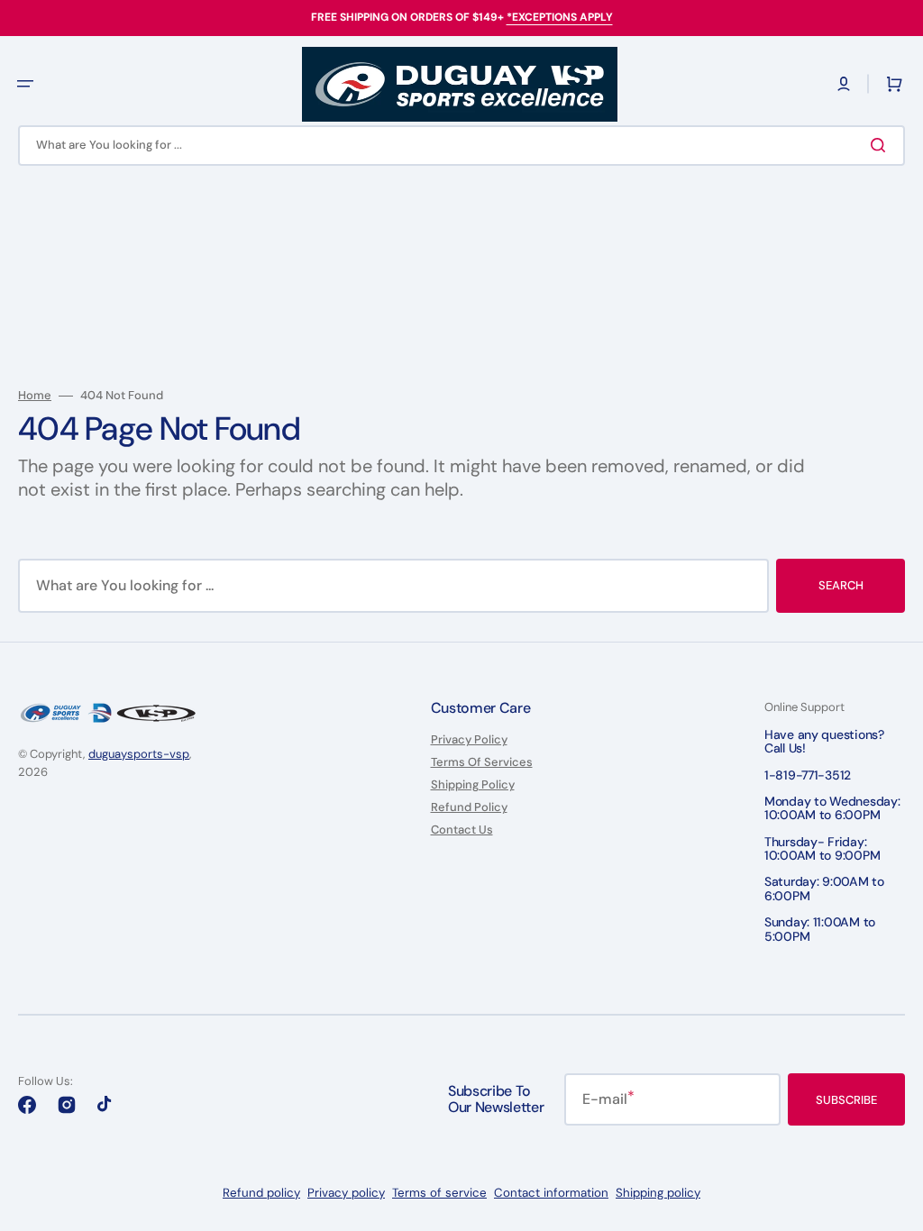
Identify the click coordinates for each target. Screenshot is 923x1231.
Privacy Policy (469, 740)
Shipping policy (658, 1192)
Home (34, 395)
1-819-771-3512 (807, 775)
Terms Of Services (482, 762)
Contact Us (462, 829)
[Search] (881, 145)
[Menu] (25, 84)
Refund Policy (469, 807)
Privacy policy (346, 1192)
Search (841, 585)
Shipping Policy (473, 784)
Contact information (551, 1192)
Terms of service (439, 1192)
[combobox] (461, 145)
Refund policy (261, 1192)
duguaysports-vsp (138, 753)
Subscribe (846, 1100)
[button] (844, 84)
